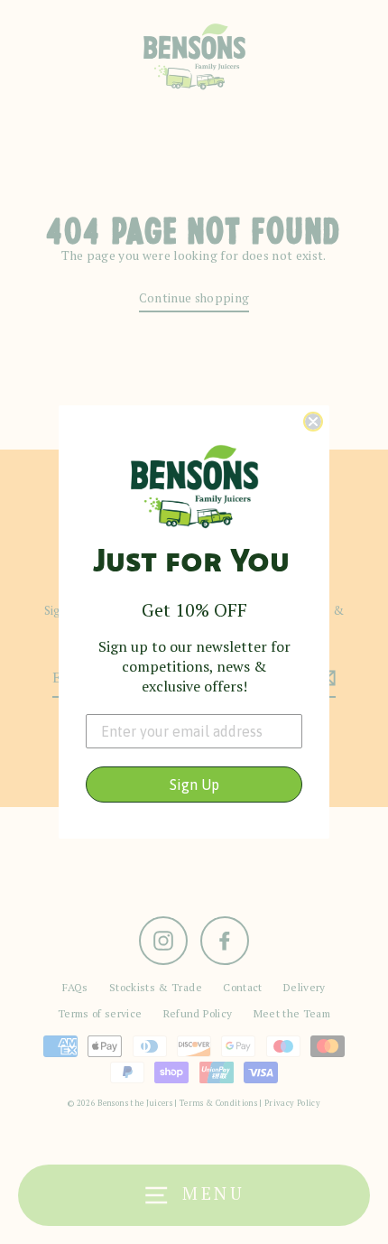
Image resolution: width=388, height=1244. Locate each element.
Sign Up (194, 784)
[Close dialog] (313, 422)
